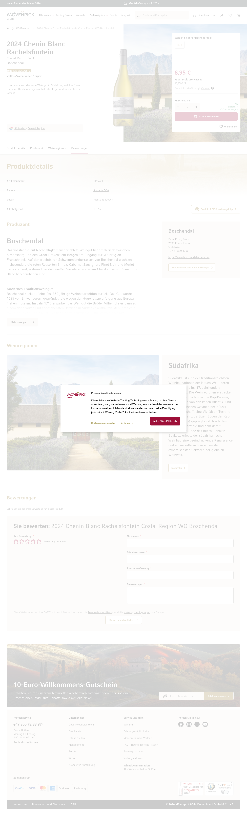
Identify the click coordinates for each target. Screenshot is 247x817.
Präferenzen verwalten (103, 423)
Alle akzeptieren (165, 421)
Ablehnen (126, 423)
